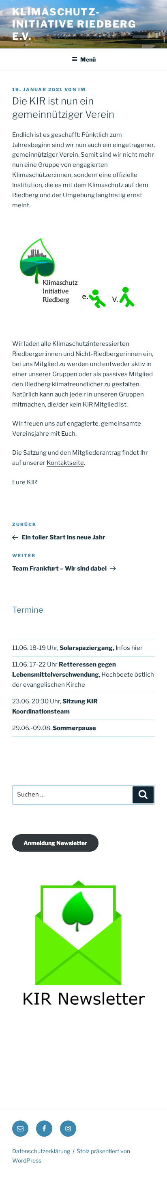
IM (82, 89)
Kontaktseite (65, 462)
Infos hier (129, 648)
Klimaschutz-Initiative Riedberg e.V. (74, 24)
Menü (88, 59)
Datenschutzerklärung (41, 1151)
